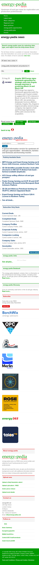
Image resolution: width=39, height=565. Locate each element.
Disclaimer (31, 560)
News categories (9, 20)
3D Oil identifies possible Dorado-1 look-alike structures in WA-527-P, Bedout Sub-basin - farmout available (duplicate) (20, 170)
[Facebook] (5, 544)
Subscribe (6, 306)
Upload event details (8, 492)
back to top (6, 130)
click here (27, 55)
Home (6, 16)
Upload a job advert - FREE (10, 485)
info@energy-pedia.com (13, 515)
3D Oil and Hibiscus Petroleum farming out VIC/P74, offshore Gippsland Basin (19, 190)
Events (6, 32)
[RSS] (3, 524)
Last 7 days (19, 121)
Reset (32, 71)
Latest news (8, 18)
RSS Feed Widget (21, 260)
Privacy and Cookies (21, 560)
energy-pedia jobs (10, 30)
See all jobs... (7, 262)
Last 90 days (6, 123)
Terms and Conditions (8, 560)
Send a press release (8, 489)
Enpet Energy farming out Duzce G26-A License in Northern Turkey (18, 195)
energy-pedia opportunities (13, 28)
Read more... (6, 278)
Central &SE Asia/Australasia (11, 537)
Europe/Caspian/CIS (8, 531)
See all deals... (8, 200)
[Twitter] (3, 544)
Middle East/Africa (7, 534)
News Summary (7, 527)
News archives (8, 25)
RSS (5, 524)
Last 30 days (32, 121)
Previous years (19, 123)
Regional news (9, 23)
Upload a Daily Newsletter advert (12, 482)
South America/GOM (8, 541)
